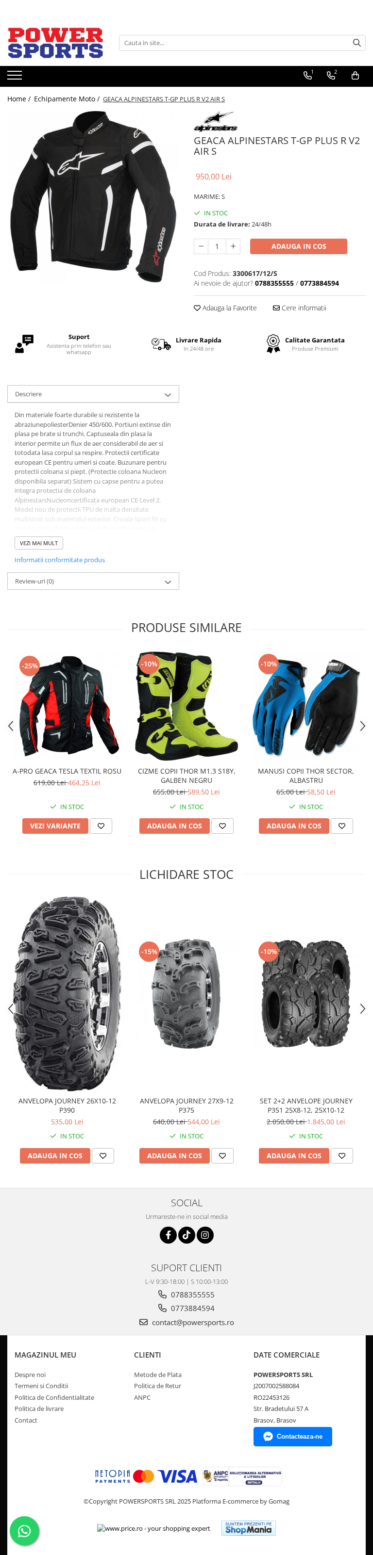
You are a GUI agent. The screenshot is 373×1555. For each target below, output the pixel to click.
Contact (26, 1420)
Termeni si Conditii (41, 1385)
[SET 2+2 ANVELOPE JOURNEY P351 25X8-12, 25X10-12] (306, 994)
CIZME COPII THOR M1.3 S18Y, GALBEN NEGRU (187, 775)
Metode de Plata (158, 1374)
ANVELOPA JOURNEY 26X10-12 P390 (67, 1105)
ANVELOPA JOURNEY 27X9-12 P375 (187, 1105)
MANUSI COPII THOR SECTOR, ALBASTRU (306, 775)
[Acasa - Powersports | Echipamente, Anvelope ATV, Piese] (55, 43)
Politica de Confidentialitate (54, 1397)
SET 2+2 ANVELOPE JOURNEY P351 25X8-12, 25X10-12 (306, 1105)
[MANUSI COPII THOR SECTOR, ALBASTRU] (306, 706)
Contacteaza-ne (299, 1436)
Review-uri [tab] (34, 581)
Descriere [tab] (28, 393)
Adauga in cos (298, 246)
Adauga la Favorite (229, 307)
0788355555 (192, 1294)
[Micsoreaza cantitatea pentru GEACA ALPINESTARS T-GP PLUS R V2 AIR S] (201, 246)
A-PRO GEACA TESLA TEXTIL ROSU (67, 771)
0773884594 (192, 1308)
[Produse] (15, 78)
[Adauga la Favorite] (101, 826)
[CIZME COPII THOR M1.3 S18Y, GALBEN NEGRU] (186, 706)
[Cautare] (357, 43)
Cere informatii (303, 307)
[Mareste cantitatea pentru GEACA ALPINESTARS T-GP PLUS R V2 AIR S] (233, 246)
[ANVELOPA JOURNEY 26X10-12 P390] (67, 993)
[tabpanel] (93, 197)
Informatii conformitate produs (60, 559)
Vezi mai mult (39, 543)
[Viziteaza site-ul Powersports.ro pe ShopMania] (248, 1528)
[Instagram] (205, 1235)
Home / (20, 98)
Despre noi (30, 1374)
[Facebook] (168, 1235)
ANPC (142, 1397)
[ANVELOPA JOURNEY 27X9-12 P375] (186, 994)
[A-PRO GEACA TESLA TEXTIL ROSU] (67, 706)
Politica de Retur (157, 1385)
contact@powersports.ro (192, 1322)
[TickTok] (186, 1235)
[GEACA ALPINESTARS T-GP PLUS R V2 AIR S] (93, 197)
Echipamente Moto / (68, 98)
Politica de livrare (39, 1408)
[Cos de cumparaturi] (355, 75)
